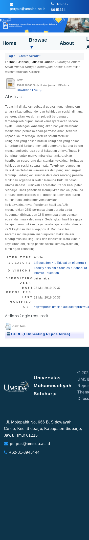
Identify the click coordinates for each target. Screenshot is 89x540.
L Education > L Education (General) (60, 263)
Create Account (30, 56)
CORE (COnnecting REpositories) (40, 334)
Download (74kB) (29, 90)
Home (9, 43)
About (67, 43)
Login (11, 56)
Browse (38, 43)
